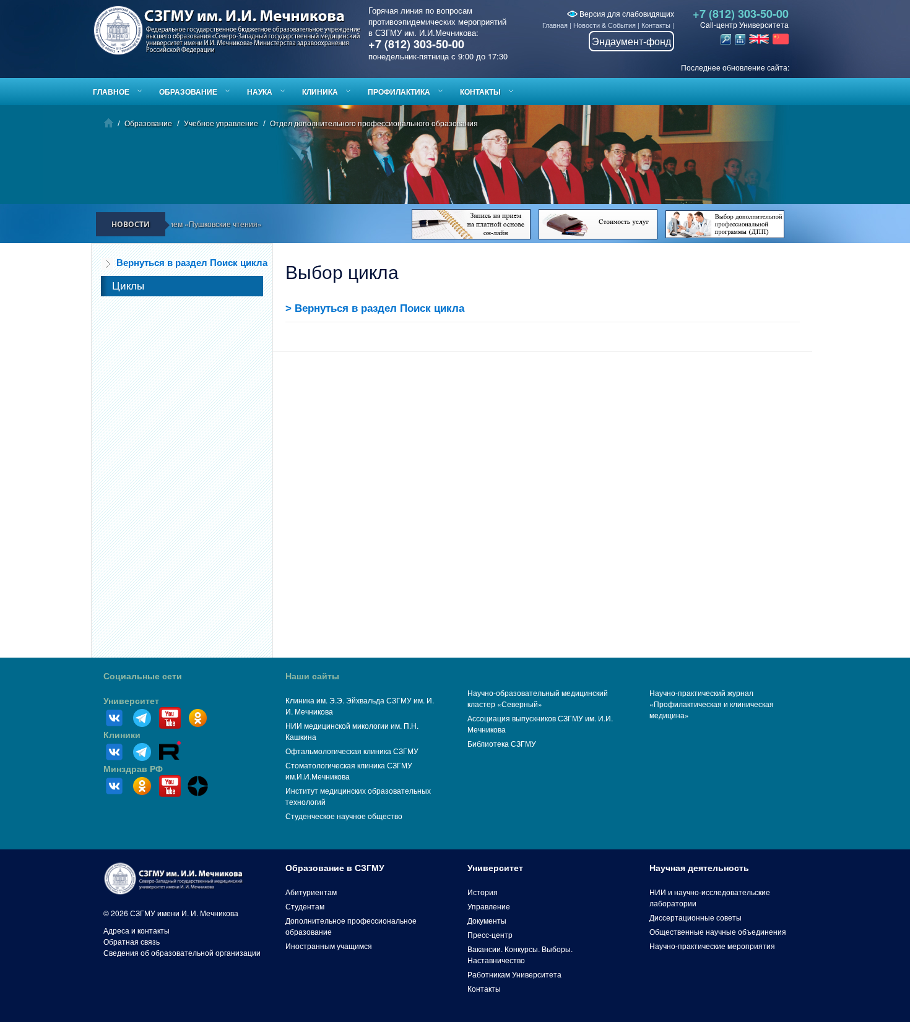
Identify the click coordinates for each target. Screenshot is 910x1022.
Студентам (304, 906)
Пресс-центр (490, 934)
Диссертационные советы (695, 917)
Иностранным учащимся (328, 945)
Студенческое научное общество (343, 815)
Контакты (655, 25)
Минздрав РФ (133, 769)
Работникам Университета (514, 974)
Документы (486, 920)
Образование (188, 91)
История (482, 892)
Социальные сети (142, 676)
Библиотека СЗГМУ (501, 743)
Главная (555, 25)
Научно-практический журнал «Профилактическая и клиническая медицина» (711, 703)
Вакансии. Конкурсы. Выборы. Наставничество (520, 954)
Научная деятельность (699, 868)
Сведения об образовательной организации (182, 952)
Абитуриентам (311, 892)
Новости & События (604, 25)
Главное (111, 91)
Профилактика (399, 91)
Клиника (320, 91)
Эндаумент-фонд (631, 41)
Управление (488, 906)
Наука (259, 91)
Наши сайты (312, 676)
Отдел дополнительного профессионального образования (374, 123)
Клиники (122, 735)
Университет (131, 701)
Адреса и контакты (136, 930)
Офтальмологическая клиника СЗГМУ (351, 750)
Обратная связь (131, 941)
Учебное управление (221, 123)
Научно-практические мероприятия (712, 945)
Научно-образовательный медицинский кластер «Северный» (537, 698)
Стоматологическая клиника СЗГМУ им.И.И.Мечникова (348, 770)
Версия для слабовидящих (626, 13)
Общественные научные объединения (717, 931)
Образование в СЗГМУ (334, 868)
